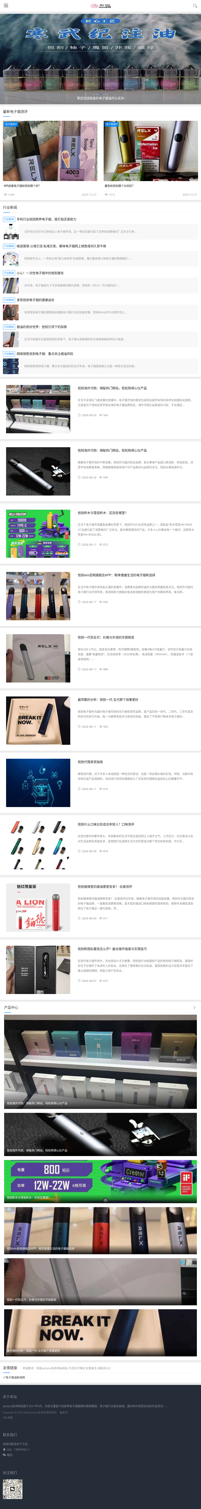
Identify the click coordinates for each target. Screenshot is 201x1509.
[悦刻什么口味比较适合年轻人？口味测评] (38, 847)
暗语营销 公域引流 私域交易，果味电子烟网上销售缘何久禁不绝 (61, 246)
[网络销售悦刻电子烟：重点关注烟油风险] (11, 366)
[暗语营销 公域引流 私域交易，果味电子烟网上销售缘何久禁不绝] (11, 259)
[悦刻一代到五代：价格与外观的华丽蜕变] (38, 660)
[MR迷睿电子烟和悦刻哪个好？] (50, 151)
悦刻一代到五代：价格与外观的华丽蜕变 (106, 637)
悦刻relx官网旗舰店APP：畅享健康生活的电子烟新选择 (116, 575)
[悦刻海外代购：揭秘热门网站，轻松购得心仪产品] (38, 411)
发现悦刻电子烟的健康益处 (35, 300)
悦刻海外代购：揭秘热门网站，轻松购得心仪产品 (112, 388)
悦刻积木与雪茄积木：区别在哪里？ (103, 512)
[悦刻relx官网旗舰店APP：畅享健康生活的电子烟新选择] (38, 598)
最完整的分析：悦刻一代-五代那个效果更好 (108, 699)
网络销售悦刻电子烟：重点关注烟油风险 (45, 353)
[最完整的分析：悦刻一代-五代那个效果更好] (38, 722)
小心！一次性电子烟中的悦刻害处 (40, 273)
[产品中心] (194, 1007)
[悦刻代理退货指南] (38, 784)
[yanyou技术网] (100, 7)
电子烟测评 (11, 124)
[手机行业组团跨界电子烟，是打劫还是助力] (11, 232)
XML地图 (8, 1417)
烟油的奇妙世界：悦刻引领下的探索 (42, 326)
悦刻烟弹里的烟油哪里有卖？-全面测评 (105, 886)
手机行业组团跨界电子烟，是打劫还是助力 (46, 219)
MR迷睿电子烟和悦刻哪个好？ (22, 186)
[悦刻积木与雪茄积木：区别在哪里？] (38, 535)
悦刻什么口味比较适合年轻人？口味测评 (106, 824)
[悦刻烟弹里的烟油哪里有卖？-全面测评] (38, 909)
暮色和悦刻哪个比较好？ (120, 186)
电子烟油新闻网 (15, 1377)
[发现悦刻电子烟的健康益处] (11, 312)
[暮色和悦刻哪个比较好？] (151, 151)
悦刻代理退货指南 (90, 762)
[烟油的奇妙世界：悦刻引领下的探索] (11, 339)
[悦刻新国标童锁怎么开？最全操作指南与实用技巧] (38, 971)
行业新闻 (9, 219)
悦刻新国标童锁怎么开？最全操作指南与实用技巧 (112, 948)
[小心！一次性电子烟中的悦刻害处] (11, 285)
